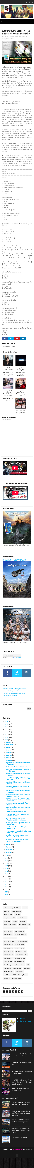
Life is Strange (8, 965)
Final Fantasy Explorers (10, 928)
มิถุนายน (9, 758)
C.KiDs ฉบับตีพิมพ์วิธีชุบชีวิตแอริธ (16, 812)
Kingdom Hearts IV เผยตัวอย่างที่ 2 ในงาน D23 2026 (22, 1072)
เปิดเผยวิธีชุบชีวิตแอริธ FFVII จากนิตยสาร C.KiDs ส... (18, 791)
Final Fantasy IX (8, 934)
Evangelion (23, 921)
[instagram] (29, 2)
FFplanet (22, 1019)
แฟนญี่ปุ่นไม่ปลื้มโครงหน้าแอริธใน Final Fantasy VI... (18, 808)
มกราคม (8, 852)
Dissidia (15, 921)
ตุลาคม (8, 747)
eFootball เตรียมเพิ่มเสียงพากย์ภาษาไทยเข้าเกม (21, 1090)
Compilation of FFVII (8, 39)
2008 (7, 882)
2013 (6, 869)
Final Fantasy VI (8, 945)
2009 (7, 879)
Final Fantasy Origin (20, 934)
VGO (14, 975)
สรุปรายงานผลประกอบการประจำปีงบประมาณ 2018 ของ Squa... (16, 819)
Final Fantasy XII (19, 948)
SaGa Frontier (17, 968)
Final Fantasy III (8, 931)
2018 (6, 855)
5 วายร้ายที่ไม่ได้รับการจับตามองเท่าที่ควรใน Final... (18, 763)
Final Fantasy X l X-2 (21, 955)
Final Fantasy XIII (8, 951)
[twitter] (26, 2)
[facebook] (24, 2)
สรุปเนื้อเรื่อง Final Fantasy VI (21, 1137)
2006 (7, 887)
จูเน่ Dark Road (16, 908)
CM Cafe (17, 914)
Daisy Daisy (7, 921)
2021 (6, 734)
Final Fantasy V (22, 941)
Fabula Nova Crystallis (10, 924)
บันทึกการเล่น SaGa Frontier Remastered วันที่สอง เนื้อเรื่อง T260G (21, 1130)
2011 (6, 874)
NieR (28, 965)
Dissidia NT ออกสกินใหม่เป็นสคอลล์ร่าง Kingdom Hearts (18, 795)
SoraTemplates (17, 1149)
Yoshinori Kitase (16, 978)
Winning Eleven (22, 975)
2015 (6, 863)
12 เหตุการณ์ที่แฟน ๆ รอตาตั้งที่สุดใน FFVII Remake (18, 804)
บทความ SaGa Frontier (10, 695)
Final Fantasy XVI (20, 958)
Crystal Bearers (22, 918)
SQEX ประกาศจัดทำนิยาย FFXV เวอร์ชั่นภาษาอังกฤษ (18, 800)
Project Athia (7, 968)
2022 (6, 732)
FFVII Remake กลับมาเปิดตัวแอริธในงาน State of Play (18, 832)
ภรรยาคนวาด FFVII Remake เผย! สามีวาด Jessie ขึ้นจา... (17, 815)
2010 (6, 876)
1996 (6, 895)
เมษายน (8, 844)
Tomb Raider (7, 975)
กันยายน (9, 750)
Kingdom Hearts (19, 961)
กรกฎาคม (9, 755)
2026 (6, 721)
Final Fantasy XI (8, 948)
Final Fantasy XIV (8, 955)
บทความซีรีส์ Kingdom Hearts (12, 691)
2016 (6, 861)
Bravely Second (8, 914)
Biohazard (6, 911)
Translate (18, 658)
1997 (6, 892)
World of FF (7, 978)
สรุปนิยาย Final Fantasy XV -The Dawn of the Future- (21, 1103)
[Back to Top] (17, 1155)
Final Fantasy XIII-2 (20, 951)
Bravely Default (16, 911)
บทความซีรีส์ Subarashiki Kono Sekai (14, 693)
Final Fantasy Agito (24, 924)
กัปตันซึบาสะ (7, 908)
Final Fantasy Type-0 (10, 941)
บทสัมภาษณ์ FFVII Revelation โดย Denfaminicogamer (21, 1121)
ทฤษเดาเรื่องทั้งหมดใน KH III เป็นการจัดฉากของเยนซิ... (18, 774)
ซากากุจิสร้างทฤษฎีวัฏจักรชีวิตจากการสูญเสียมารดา (18, 778)
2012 (6, 871)
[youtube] (32, 2)
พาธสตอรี (24, 908)
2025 (6, 724)
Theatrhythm (19, 971)
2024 (7, 727)
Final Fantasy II (23, 928)
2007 (7, 884)
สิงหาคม (8, 752)
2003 (7, 889)
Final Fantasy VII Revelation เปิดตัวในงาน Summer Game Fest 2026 (21, 1113)
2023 (6, 729)
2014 (6, 866)
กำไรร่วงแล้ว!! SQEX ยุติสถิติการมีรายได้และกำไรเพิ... (18, 823)
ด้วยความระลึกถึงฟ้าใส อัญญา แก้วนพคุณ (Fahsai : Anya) (22, 1055)
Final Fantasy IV (19, 931)
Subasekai (27, 968)
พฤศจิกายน (9, 745)
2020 (7, 737)
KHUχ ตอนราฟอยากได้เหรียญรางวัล (16, 767)
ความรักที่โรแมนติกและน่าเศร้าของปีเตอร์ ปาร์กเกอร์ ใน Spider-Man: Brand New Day (22, 1082)
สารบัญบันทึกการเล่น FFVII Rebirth (15, 560)
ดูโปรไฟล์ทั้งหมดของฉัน (24, 1021)
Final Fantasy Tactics (10, 938)
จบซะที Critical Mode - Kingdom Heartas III (17, 827)
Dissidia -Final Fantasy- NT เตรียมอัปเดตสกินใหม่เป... (17, 787)
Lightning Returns (19, 965)
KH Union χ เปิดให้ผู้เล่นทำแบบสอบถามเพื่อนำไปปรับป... (18, 770)
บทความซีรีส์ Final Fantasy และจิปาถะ (14, 689)
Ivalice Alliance (8, 961)
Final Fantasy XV (8, 958)
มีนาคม (8, 847)
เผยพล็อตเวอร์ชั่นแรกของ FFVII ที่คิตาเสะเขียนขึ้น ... (18, 783)
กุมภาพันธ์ (9, 850)
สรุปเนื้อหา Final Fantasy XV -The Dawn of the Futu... (17, 836)
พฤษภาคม (9, 760)
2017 (6, 858)
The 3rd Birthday (8, 971)
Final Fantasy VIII (19, 945)
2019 (6, 740)
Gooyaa (17, 1152)
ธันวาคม (9, 742)
